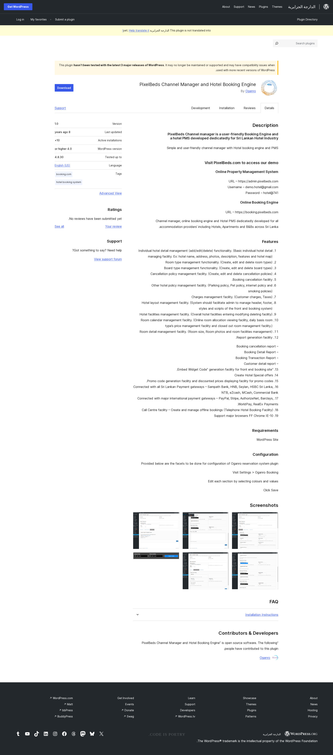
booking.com (63, 174)
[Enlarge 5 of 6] (174, 517)
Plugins (251, 710)
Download (64, 87)
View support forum (108, 259)
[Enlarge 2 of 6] (273, 557)
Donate (127, 710)
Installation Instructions (261, 615)
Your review (113, 226)
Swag (129, 716)
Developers (187, 710)
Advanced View (110, 193)
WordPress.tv (185, 716)
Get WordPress (18, 6)
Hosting (313, 710)
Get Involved (125, 698)
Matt (68, 704)
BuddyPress (63, 716)
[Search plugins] (277, 43)
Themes (251, 704)
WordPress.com (61, 698)
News (314, 704)
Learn (191, 698)
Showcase (249, 698)
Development (200, 108)
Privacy (313, 716)
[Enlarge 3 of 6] (223, 517)
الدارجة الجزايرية (272, 734)
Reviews (250, 108)
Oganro (251, 91)
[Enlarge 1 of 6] (273, 517)
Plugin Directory (307, 19)
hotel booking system (68, 182)
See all (59, 226)
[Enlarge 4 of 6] (223, 557)
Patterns (251, 716)
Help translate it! (135, 30)
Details (269, 108)
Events (129, 704)
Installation (227, 108)
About (314, 698)
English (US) (62, 165)
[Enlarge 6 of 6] (174, 557)
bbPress (66, 710)
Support (60, 108)
